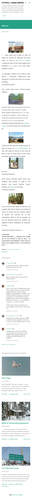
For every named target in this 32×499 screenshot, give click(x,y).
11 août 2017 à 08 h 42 (12, 340)
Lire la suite (26, 394)
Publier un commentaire (9, 344)
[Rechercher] (26, 3)
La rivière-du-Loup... (10, 468)
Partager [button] (4, 252)
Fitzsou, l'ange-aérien (13, 2)
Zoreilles (8, 286)
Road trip (18, 249)
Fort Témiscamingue (21, 148)
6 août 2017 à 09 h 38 (12, 270)
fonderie (11, 187)
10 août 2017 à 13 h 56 (12, 324)
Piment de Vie (11, 249)
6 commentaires (13, 439)
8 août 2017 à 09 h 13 (12, 311)
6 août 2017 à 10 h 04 (12, 281)
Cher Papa (6, 378)
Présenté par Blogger (17, 495)
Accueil (4, 15)
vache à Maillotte (24, 60)
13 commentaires (13, 394)
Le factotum (9, 263)
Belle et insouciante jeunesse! (15, 423)
